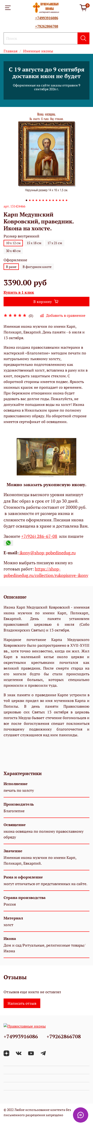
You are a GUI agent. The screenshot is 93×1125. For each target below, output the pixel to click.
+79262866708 (46, 26)
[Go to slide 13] (66, 200)
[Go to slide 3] (33, 200)
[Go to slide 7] (46, 200)
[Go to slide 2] (30, 200)
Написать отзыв (22, 1003)
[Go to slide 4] (36, 200)
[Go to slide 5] (40, 200)
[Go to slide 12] (63, 200)
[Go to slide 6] (43, 200)
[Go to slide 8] (50, 200)
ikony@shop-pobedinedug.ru (47, 552)
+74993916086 (46, 18)
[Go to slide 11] (60, 200)
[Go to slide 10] (56, 200)
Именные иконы (38, 51)
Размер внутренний (21, 236)
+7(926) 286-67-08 (39, 536)
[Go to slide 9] (53, 200)
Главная (10, 51)
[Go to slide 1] (26, 200)
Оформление (15, 260)
